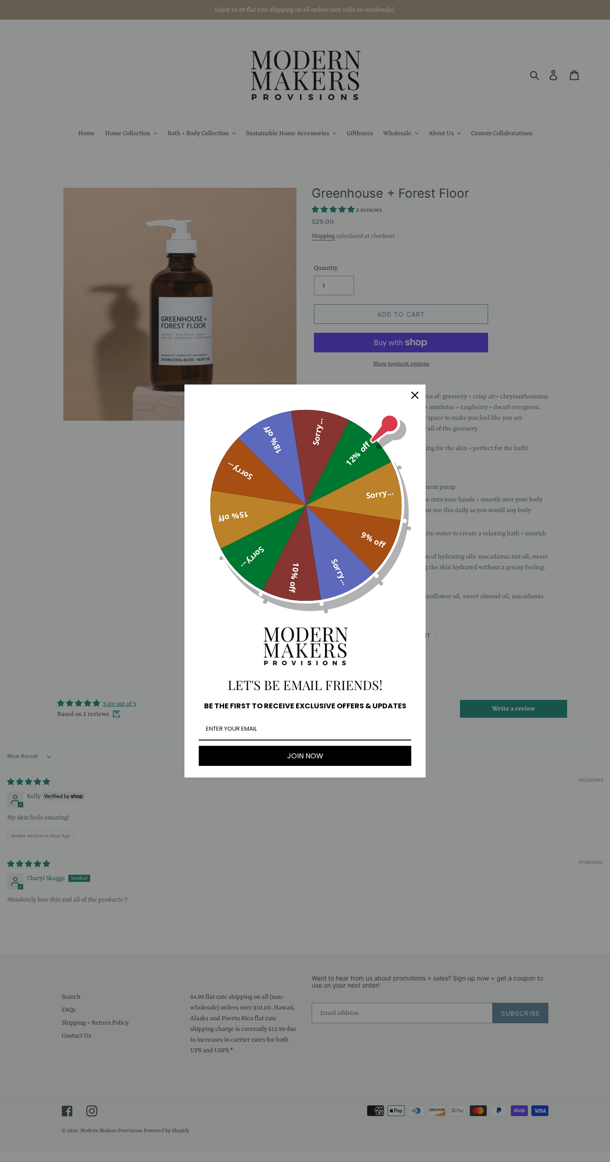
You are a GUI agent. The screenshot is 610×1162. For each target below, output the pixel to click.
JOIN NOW (305, 756)
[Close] (415, 395)
